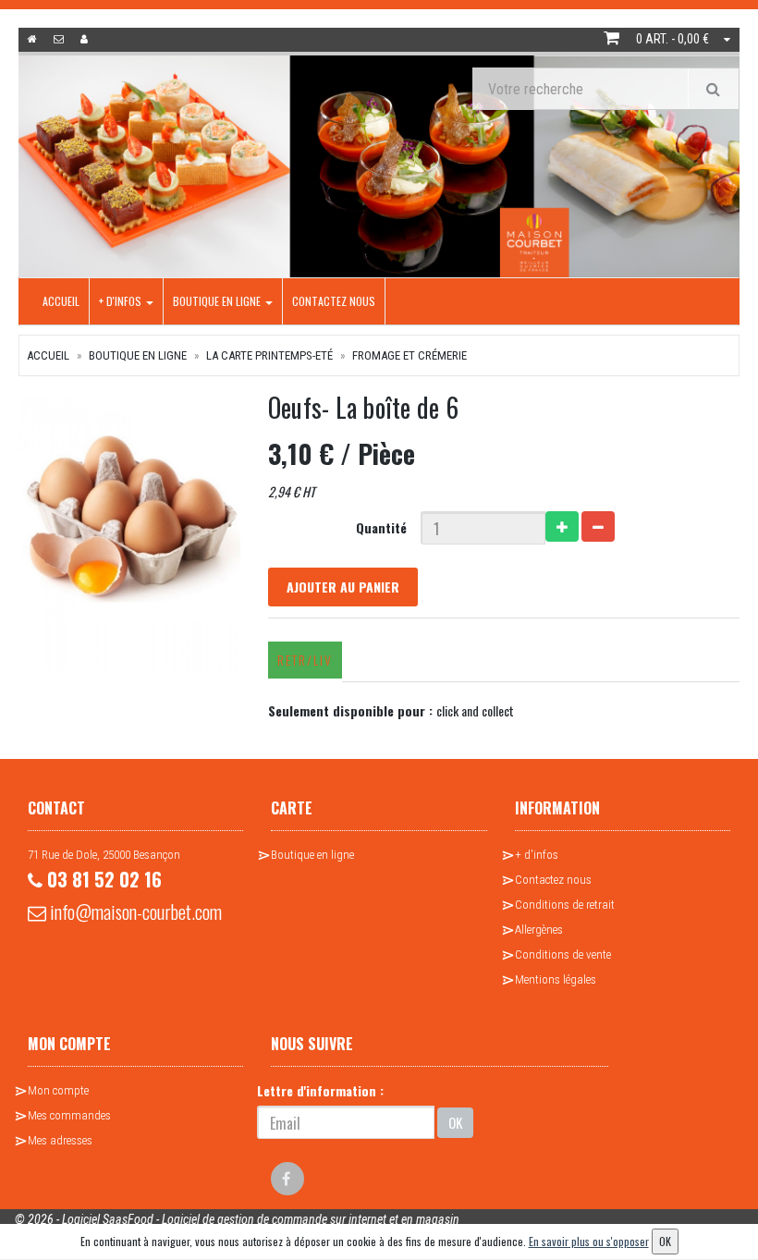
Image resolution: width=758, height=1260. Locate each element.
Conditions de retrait (565, 904)
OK (455, 1122)
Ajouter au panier (343, 586)
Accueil (61, 301)
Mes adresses (60, 1140)
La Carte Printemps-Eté (269, 355)
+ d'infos (121, 301)
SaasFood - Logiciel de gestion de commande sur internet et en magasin (281, 1219)
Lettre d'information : (320, 1090)
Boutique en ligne (218, 301)
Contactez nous (333, 301)
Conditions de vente (563, 954)
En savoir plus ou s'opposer (589, 1241)
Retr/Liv (305, 659)
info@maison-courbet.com (134, 911)
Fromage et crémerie (409, 355)
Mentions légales (555, 979)
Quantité (381, 527)
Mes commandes (69, 1115)
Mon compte (58, 1090)
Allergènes (539, 929)
